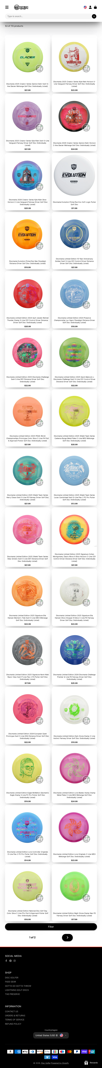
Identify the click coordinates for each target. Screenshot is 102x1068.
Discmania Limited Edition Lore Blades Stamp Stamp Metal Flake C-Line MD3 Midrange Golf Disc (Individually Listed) (74, 774)
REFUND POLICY (13, 1024)
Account (90, 7)
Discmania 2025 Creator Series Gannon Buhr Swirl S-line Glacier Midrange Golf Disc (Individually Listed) (27, 63)
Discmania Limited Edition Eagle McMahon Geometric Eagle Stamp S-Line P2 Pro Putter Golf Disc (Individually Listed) (27, 774)
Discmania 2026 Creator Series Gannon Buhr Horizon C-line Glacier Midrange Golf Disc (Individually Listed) (74, 122)
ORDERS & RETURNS (15, 1015)
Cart (95, 7)
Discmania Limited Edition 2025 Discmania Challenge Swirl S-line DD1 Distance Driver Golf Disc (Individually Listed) (27, 358)
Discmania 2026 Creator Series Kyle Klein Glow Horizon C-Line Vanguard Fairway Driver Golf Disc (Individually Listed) (27, 181)
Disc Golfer (46, 1063)
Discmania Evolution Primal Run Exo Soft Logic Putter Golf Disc (74, 181)
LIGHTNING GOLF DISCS (17, 990)
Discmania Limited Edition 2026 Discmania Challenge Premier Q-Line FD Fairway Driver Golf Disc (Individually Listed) (74, 656)
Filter (51, 926)
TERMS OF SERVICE (14, 1019)
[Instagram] (14, 961)
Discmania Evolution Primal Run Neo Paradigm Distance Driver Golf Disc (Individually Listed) (27, 240)
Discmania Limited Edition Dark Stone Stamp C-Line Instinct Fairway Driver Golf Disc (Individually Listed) (74, 715)
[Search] (94, 16)
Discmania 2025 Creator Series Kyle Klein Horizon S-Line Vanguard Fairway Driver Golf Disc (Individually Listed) (74, 63)
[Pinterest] (10, 961)
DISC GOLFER (11, 977)
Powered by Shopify (60, 1063)
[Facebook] (6, 961)
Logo (21, 7)
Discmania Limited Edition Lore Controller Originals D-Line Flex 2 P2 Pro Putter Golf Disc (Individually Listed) (27, 833)
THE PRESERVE (12, 994)
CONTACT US (11, 1011)
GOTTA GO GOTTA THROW (18, 986)
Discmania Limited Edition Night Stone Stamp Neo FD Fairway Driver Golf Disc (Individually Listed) (74, 892)
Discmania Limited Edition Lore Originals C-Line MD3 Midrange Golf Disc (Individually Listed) (74, 833)
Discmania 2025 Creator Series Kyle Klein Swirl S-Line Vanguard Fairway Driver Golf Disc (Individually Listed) (27, 122)
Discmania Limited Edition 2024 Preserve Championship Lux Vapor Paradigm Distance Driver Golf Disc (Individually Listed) (74, 299)
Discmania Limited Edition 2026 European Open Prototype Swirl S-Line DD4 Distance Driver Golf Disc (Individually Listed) (27, 715)
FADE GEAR (10, 981)
